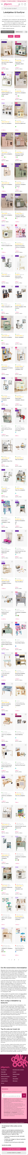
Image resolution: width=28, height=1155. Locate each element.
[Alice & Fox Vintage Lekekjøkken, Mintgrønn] (17, 157)
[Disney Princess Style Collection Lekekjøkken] (15, 248)
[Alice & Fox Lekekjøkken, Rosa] (17, 96)
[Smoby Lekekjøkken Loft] (2, 309)
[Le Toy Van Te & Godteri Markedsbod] (3, 676)
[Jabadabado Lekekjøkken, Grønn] (17, 615)
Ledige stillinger (4, 1081)
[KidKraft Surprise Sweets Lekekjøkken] (2, 371)
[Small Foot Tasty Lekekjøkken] (2, 860)
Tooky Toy (11, 995)
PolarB (5, 995)
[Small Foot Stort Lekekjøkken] (2, 615)
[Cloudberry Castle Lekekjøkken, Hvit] (15, 371)
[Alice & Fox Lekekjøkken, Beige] (19, 96)
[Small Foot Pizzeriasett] (15, 768)
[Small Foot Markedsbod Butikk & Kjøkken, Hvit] (2, 768)
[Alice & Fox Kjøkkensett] (15, 126)
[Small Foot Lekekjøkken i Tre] (2, 798)
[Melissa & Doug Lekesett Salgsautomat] (15, 829)
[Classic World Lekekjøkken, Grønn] (15, 65)
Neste (18, 959)
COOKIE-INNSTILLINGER (14, 1152)
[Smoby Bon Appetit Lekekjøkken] (2, 401)
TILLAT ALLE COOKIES (14, 1149)
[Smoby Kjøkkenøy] (15, 737)
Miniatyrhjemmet (10, 16)
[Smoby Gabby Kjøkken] (15, 646)
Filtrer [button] (10, 36)
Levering (14, 1072)
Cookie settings (4, 1078)
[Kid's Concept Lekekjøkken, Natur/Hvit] (2, 462)
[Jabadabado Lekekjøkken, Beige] (18, 615)
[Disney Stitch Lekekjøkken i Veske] (2, 523)
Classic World (23, 994)
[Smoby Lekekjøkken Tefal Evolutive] (15, 309)
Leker (4, 16)
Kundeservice (4, 1069)
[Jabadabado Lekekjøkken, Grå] (15, 615)
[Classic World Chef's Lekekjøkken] (15, 921)
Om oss (2, 1083)
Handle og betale (16, 1074)
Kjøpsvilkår (3, 1072)
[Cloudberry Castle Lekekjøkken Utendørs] (2, 585)
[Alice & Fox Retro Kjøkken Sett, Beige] (2, 65)
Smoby (2, 995)
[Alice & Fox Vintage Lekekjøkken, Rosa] (15, 157)
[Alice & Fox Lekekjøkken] (3, 187)
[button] (2, 4)
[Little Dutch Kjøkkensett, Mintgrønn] (2, 890)
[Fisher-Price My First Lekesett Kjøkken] (15, 951)
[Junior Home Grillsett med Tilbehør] (15, 432)
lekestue (16, 1046)
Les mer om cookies (6, 1145)
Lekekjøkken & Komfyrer (20, 16)
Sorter (17, 36)
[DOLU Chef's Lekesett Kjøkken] (2, 921)
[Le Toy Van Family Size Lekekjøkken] (15, 707)
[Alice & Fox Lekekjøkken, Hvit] (15, 96)
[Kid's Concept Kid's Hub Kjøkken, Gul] (15, 554)
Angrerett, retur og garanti (18, 1069)
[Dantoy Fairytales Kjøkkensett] (2, 554)
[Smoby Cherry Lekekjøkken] (2, 493)
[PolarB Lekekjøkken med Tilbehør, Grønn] (2, 96)
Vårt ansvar (15, 1081)
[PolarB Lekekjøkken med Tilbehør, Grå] (3, 96)
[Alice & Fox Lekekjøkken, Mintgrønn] (18, 96)
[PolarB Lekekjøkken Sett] (2, 248)
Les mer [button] (23, 26)
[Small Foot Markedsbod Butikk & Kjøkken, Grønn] (2, 646)
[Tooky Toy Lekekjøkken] (2, 126)
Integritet (15, 1076)
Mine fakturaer (4, 1074)
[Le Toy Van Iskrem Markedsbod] (2, 676)
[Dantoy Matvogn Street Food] (2, 432)
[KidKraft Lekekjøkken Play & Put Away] (2, 707)
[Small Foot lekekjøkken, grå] (15, 523)
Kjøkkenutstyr (19, 31)
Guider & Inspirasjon (5, 1076)
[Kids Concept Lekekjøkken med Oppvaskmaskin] (15, 890)
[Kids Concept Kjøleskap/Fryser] (15, 279)
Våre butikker (15, 1078)
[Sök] (3, 8)
